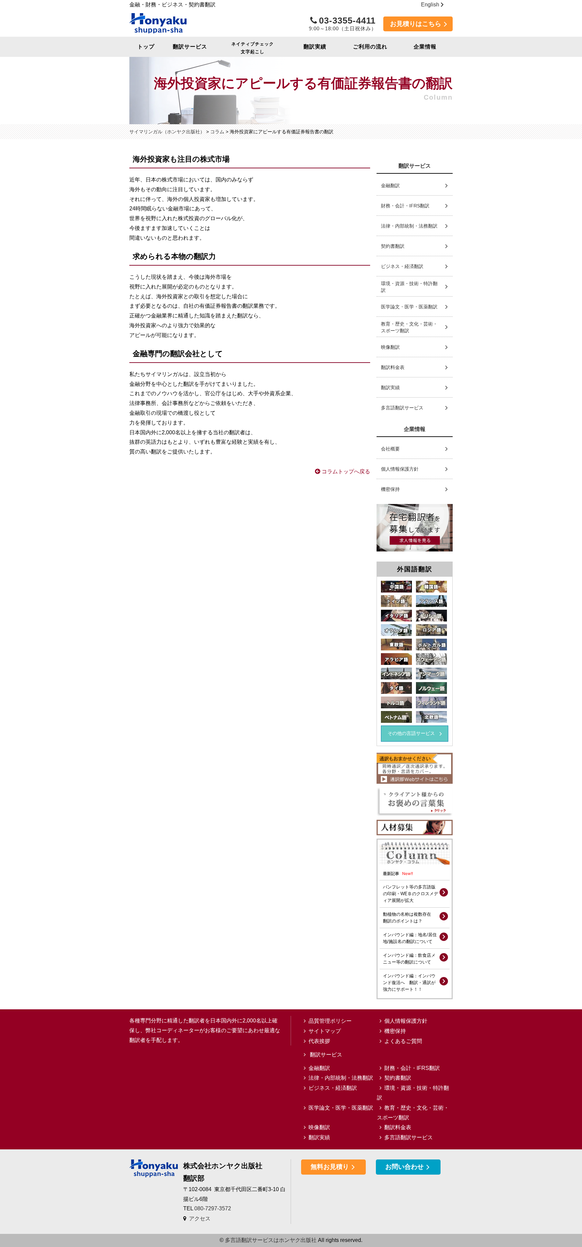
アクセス (200, 1218)
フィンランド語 (431, 702)
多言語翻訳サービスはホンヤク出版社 (271, 1240)
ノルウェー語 (431, 688)
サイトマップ (325, 1031)
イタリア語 (396, 615)
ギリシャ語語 (431, 615)
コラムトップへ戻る (345, 471)
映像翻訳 (390, 347)
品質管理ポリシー (330, 1021)
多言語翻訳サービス (402, 407)
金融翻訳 (390, 185)
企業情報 (425, 46)
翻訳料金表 (393, 367)
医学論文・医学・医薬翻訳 (409, 306)
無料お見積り (330, 1166)
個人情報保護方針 (400, 469)
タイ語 (396, 688)
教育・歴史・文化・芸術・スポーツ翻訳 (409, 327)
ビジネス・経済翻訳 (402, 266)
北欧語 (431, 717)
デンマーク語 (431, 673)
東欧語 (396, 644)
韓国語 (431, 587)
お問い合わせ (404, 1166)
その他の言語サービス (414, 733)
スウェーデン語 (431, 659)
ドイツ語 (396, 601)
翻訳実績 (314, 46)
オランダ (396, 630)
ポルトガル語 (431, 644)
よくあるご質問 (403, 1041)
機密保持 (390, 489)
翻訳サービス (190, 46)
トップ (146, 46)
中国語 (396, 587)
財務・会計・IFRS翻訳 (405, 205)
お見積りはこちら (415, 23)
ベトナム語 (396, 717)
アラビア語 (396, 659)
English (430, 4)
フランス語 (431, 601)
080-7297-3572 (212, 1208)
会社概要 (390, 448)
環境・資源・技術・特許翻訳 (409, 287)
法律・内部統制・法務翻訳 (409, 226)
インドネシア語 (396, 673)
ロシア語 (431, 630)
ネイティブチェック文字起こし (252, 47)
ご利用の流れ (370, 46)
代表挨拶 (319, 1041)
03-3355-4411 (343, 24)
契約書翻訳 (393, 246)
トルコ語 (396, 702)
